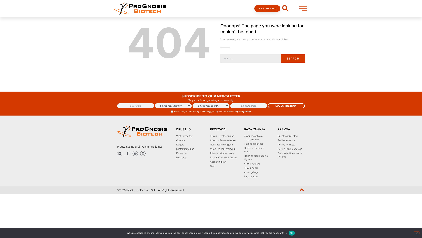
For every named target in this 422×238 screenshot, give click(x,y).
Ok (291, 233)
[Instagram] (143, 153)
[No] (417, 232)
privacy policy (244, 111)
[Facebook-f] (127, 153)
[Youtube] (135, 153)
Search (293, 58)
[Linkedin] (119, 153)
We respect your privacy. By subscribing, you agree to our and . (212, 111)
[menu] (303, 8)
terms (230, 111)
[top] (301, 189)
